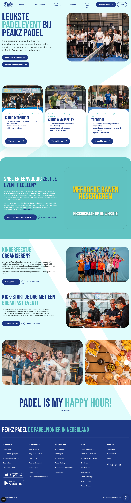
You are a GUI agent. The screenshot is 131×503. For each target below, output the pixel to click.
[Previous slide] (4, 362)
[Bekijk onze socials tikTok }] (116, 465)
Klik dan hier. (28, 209)
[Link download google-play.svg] (13, 483)
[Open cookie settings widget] (3, 499)
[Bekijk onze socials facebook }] (108, 465)
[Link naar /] (8, 5)
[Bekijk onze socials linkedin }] (120, 465)
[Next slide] (126, 362)
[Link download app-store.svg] (13, 475)
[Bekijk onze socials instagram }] (112, 465)
